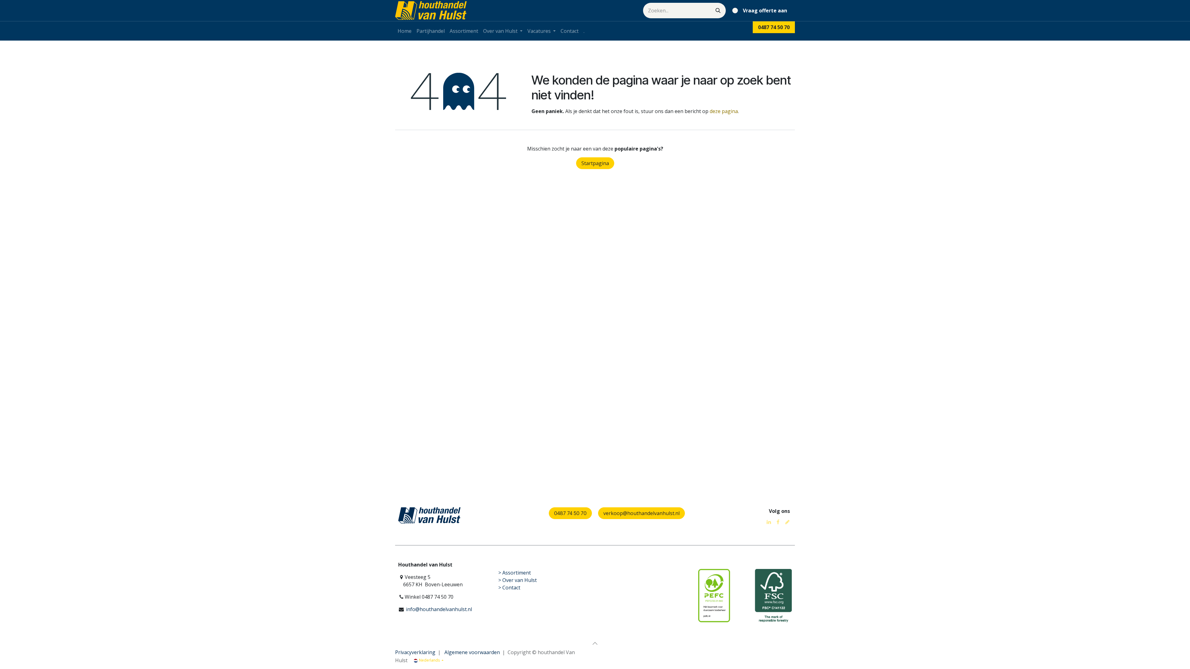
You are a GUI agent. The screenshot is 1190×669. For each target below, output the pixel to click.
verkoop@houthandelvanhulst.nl (641, 513)
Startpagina (595, 163)
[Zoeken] (718, 10)
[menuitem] (404, 31)
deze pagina (724, 111)
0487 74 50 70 (570, 513)
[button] (595, 643)
